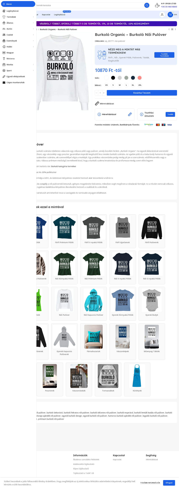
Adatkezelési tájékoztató (83, 464)
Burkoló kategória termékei (63, 166)
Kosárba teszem (141, 92)
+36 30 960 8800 (169, 6)
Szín (97, 78)
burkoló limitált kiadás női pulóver (149, 412)
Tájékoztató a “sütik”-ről (83, 473)
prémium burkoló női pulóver (51, 419)
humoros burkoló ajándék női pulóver (125, 415)
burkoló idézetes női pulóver (103, 412)
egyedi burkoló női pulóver (95, 415)
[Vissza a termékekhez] (172, 29)
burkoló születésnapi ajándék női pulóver (42, 415)
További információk (150, 483)
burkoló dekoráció (55, 412)
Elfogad (169, 483)
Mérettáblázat (152, 459)
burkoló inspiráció (125, 412)
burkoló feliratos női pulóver (76, 412)
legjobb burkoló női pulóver (155, 415)
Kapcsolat (117, 459)
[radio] (106, 77)
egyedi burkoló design (72, 415)
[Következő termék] (175, 29)
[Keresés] (146, 5)
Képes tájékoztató (81, 468)
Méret (98, 85)
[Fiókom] (162, 14)
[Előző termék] (169, 29)
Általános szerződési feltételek (86, 459)
